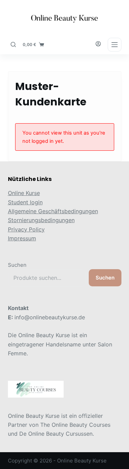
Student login (25, 202)
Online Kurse (24, 193)
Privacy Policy (26, 229)
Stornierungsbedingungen (41, 220)
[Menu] (114, 45)
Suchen (17, 265)
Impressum (22, 238)
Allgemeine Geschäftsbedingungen (53, 211)
